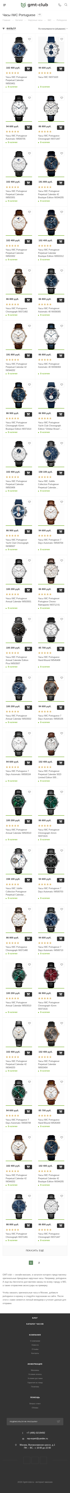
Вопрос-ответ (35, 1404)
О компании (35, 1341)
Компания (35, 1335)
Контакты (35, 1353)
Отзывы (35, 1349)
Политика (35, 1387)
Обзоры (35, 1408)
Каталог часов (34, 1324)
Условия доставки (35, 1378)
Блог (35, 1318)
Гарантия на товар (35, 1383)
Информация (35, 1364)
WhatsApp (43, 1460)
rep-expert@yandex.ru (37, 1438)
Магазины (35, 1370)
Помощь (35, 1397)
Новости (35, 1345)
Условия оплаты (35, 1374)
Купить (28, 69)
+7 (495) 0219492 (36, 1433)
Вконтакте (26, 1460)
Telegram (35, 1460)
